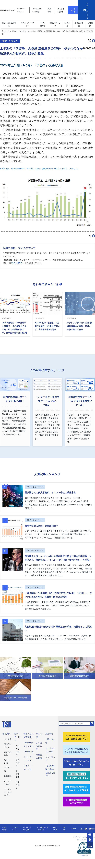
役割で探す (17, 785)
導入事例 (67, 24)
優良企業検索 (79, 24)
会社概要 (7, 739)
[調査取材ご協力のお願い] (79, 668)
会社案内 (90, 24)
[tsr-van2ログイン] (76, 737)
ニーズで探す (17, 774)
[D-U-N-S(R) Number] (76, 750)
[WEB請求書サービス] (15, 668)
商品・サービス (55, 24)
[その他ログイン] (76, 762)
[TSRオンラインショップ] (76, 775)
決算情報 (7, 776)
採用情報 (49, 733)
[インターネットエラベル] (76, 788)
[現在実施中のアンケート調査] (15, 690)
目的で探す (17, 763)
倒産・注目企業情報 (9, 24)
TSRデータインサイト (27, 24)
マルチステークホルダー (7, 792)
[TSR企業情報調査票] (76, 801)
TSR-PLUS (42, 24)
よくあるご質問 (39, 745)
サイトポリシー (18, 263)
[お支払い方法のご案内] (47, 668)
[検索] (92, 723)
